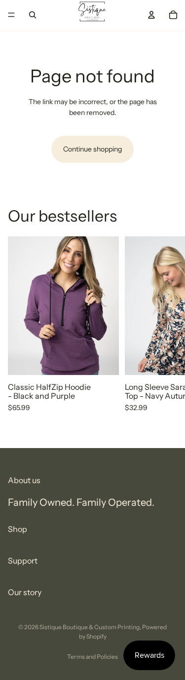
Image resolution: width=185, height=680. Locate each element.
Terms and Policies (92, 656)
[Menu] (11, 14)
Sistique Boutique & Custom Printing (89, 627)
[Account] (151, 15)
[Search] (32, 15)
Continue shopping (92, 149)
